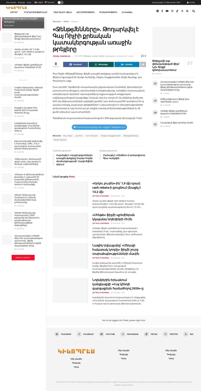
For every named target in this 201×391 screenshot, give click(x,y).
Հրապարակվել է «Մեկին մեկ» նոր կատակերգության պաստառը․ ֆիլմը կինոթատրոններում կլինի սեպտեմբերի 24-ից (28, 240)
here (143, 320)
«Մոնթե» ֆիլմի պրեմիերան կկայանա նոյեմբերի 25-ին (28, 65)
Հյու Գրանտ (92, 136)
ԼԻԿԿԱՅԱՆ (127, 12)
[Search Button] (193, 11)
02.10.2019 (79, 56)
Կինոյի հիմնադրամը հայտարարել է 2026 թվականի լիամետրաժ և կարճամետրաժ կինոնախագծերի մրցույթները (27, 218)
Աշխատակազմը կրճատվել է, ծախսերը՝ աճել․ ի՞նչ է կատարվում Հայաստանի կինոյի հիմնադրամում (28, 145)
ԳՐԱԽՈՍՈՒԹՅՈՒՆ (108, 12)
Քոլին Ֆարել (60, 140)
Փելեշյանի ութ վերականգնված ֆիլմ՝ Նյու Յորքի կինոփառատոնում (27, 36)
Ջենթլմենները (131, 136)
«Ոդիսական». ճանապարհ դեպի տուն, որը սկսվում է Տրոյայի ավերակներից (27, 161)
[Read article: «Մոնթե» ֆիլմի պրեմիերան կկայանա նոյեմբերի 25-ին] (70, 225)
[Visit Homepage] (16, 7)
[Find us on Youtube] (167, 11)
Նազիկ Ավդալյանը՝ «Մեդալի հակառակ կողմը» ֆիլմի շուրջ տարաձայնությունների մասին (115, 249)
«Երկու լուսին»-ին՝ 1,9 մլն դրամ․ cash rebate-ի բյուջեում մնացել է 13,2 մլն (29, 51)
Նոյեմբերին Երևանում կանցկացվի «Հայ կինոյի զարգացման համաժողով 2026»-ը (27, 127)
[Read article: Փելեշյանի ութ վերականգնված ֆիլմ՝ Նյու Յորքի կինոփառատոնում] (173, 42)
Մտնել (192, 2)
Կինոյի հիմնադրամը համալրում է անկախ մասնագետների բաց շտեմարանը (25, 199)
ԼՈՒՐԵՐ (14, 12)
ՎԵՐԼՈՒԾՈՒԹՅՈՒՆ (85, 12)
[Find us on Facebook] (162, 11)
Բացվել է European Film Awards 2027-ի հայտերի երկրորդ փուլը (26, 110)
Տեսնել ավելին (23, 257)
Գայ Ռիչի (67, 136)
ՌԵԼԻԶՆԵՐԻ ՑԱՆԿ (63, 12)
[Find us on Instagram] (172, 11)
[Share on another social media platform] (143, 64)
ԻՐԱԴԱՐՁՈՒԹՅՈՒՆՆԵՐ (35, 12)
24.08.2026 (116, 196)
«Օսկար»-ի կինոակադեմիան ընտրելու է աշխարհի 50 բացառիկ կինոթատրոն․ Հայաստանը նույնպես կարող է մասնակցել (29, 179)
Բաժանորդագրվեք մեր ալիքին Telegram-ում (100, 127)
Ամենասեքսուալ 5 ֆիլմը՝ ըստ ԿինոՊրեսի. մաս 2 (174, 100)
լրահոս (79, 136)
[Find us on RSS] (187, 11)
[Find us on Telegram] (157, 11)
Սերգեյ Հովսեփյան (61, 56)
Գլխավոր (57, 21)
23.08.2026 (116, 292)
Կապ (29, 2)
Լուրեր (95, 56)
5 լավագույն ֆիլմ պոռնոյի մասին (176, 122)
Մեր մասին (11, 2)
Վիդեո (66, 21)
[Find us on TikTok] (177, 11)
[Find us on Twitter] (182, 11)
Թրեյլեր (74, 21)
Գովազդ (21, 2)
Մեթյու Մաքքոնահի (111, 136)
